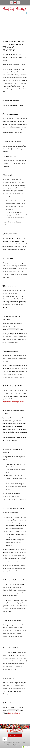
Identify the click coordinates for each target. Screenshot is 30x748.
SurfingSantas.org (14, 713)
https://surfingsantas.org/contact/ (13, 402)
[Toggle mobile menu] (27, 13)
